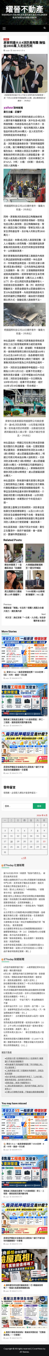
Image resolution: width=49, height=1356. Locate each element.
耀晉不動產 (24, 9)
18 (11, 841)
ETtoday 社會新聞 (14, 865)
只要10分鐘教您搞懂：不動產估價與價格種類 (25, 1092)
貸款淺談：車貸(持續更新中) (18, 1083)
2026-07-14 (15, 1291)
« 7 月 (23, 858)
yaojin (8, 50)
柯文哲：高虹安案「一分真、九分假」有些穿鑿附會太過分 (25, 617)
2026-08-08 (15, 726)
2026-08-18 (15, 678)
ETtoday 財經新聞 (14, 959)
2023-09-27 (17, 50)
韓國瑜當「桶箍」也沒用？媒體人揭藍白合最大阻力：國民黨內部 (24, 607)
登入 (18, 792)
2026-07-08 (15, 1338)
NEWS (6, 39)
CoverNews (37, 1348)
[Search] (44, 28)
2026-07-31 (15, 773)
